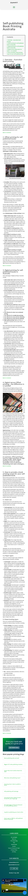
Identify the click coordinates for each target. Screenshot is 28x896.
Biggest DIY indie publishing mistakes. (13, 764)
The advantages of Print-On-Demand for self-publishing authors (13, 805)
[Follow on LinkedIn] (17, 868)
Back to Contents (7, 132)
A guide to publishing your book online (13, 812)
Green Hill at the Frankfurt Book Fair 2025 (13, 771)
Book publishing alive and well (11, 758)
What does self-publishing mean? (12, 778)
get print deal (14, 747)
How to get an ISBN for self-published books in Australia (13, 819)
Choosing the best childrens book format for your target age (12, 798)
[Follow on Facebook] (11, 868)
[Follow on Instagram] (14, 868)
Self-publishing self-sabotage (11, 791)
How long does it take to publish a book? (12, 784)
